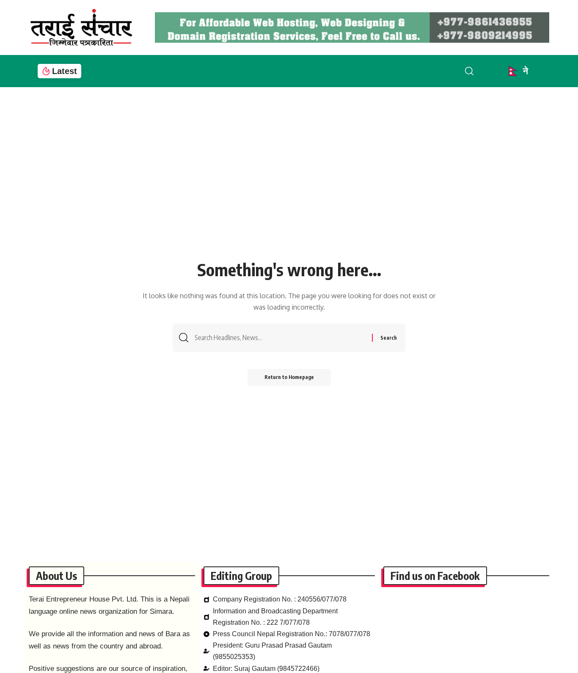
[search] (476, 71)
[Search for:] (280, 338)
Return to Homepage (289, 377)
